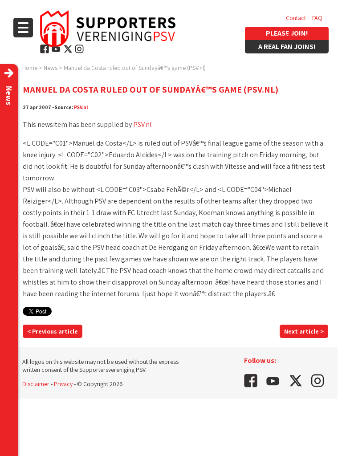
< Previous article (52, 331)
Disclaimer (35, 384)
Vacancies (299, 36)
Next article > (304, 331)
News (50, 68)
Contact (296, 18)
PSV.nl (81, 107)
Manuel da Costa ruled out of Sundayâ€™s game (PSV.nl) (135, 68)
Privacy (63, 384)
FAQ (317, 18)
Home (29, 68)
